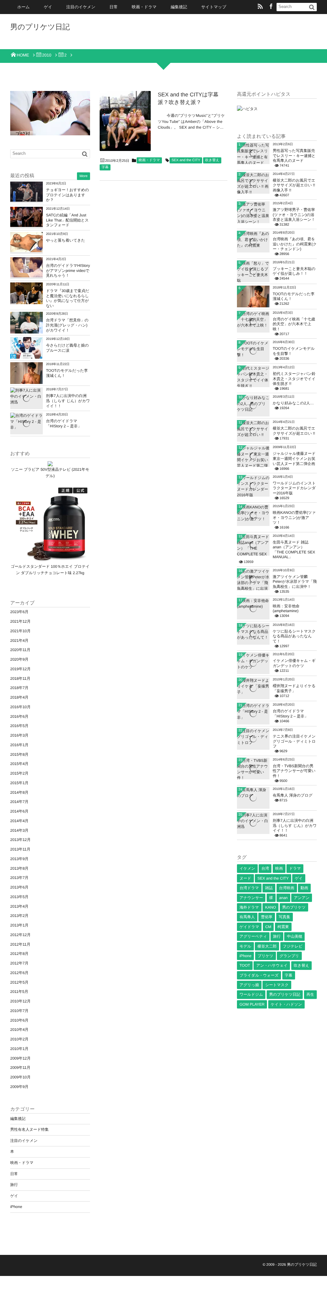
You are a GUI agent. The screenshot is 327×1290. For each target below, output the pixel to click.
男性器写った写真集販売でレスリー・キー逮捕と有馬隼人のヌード (294, 155)
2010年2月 (19, 1039)
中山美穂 (294, 936)
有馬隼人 (247, 917)
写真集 (284, 917)
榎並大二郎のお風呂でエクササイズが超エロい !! (294, 431)
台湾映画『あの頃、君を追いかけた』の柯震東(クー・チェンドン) (295, 244)
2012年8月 (19, 953)
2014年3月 (19, 830)
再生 (310, 994)
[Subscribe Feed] (260, 7)
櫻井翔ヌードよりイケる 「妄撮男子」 (294, 688)
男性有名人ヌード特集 (29, 1129)
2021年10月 (20, 631)
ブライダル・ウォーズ (259, 975)
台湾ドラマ (249, 888)
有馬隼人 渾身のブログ (292, 795)
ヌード (245, 878)
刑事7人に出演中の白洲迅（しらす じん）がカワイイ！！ (68, 401)
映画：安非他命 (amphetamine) (286, 608)
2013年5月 (19, 897)
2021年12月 (20, 621)
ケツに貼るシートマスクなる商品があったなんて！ (294, 636)
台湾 (265, 868)
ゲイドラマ (249, 927)
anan (283, 898)
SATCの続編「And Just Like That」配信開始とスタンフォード (67, 220)
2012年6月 (19, 973)
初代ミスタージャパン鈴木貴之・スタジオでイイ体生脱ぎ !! (294, 378)
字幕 (105, 167)
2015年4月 (19, 763)
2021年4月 (19, 640)
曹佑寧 (266, 917)
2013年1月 (19, 925)
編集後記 (179, 6)
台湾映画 (286, 888)
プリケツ (265, 956)
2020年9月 (19, 659)
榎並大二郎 (267, 946)
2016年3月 (19, 735)
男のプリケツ (294, 907)
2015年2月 (19, 773)
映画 (279, 868)
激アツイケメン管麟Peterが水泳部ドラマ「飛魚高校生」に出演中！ (295, 581)
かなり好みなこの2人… (293, 403)
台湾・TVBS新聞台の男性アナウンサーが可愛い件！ (294, 771)
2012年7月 (19, 963)
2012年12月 (20, 935)
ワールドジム (251, 994)
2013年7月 (19, 877)
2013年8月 (19, 868)
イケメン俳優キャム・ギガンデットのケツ (294, 663)
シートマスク (276, 985)
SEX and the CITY (185, 160)
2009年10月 (20, 1077)
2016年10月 (20, 707)
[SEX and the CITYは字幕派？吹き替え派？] (125, 121)
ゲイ (48, 6)
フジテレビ (292, 946)
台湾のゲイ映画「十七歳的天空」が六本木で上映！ (294, 324)
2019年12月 (20, 669)
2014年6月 (19, 811)
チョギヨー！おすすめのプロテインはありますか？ (67, 195)
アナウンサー (251, 898)
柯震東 (283, 927)
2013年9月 (19, 859)
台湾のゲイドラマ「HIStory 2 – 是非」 (63, 423)
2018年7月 (19, 688)
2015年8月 (19, 754)
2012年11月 (20, 944)
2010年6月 (19, 1020)
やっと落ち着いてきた (65, 240)
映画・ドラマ (144, 6)
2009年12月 (20, 1058)
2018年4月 (19, 697)
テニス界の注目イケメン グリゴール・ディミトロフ (294, 741)
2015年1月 (19, 783)
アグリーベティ (253, 936)
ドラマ (295, 868)
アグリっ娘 (249, 985)
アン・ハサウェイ (271, 965)
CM (268, 927)
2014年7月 (19, 801)
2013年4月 (19, 906)
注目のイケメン (80, 6)
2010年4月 (19, 1029)
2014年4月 (19, 821)
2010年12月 (20, 1001)
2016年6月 (19, 716)
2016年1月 (19, 745)
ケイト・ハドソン (286, 1004)
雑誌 (269, 888)
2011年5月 (19, 991)
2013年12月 (20, 839)
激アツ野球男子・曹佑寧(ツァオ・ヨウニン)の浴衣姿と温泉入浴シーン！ (294, 214)
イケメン (247, 868)
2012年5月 (19, 982)
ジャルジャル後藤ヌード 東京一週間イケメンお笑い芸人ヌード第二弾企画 (294, 458)
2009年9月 (19, 1086)
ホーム (23, 6)
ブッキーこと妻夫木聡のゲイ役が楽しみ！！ (294, 271)
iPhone (16, 1206)
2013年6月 (19, 887)
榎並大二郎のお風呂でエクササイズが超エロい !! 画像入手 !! (294, 185)
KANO (270, 907)
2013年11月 (20, 849)
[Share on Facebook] (271, 7)
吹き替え (212, 160)
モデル (245, 946)
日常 (114, 6)
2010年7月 (19, 1011)
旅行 (14, 1184)
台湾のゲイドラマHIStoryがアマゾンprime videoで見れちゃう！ (68, 270)
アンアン (301, 898)
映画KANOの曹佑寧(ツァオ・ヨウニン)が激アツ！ (294, 517)
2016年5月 (19, 726)
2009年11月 (20, 1067)
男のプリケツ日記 (40, 27)
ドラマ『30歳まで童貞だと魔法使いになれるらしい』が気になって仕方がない (67, 298)
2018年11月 (20, 678)
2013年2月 (19, 915)
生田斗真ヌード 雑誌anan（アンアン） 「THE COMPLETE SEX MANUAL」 (294, 549)
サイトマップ (213, 6)
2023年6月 (19, 612)
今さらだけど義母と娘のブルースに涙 (67, 348)
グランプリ (289, 956)
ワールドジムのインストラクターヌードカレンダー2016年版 (294, 488)
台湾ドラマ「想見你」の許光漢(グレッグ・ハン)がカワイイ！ (67, 325)
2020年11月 (20, 650)
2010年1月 (19, 1048)
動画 (304, 888)
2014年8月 (19, 792)
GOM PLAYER (252, 1004)
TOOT (245, 965)
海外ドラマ (249, 907)
